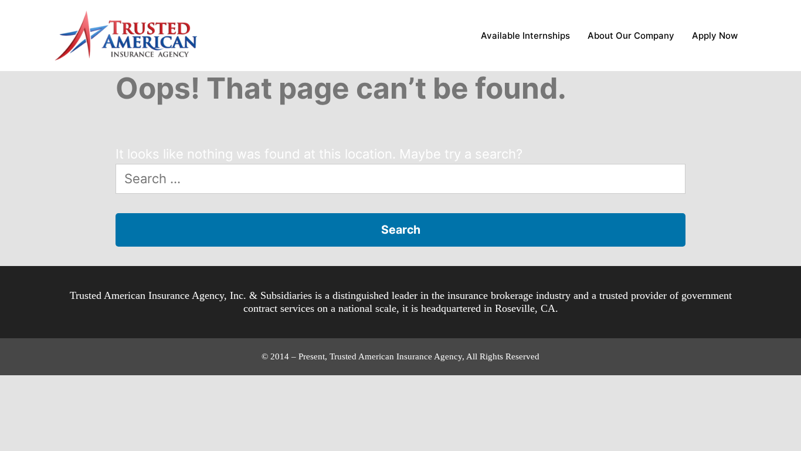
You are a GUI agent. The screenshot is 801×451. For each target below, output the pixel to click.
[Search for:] (401, 179)
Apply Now (715, 35)
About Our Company (631, 35)
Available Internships (525, 35)
